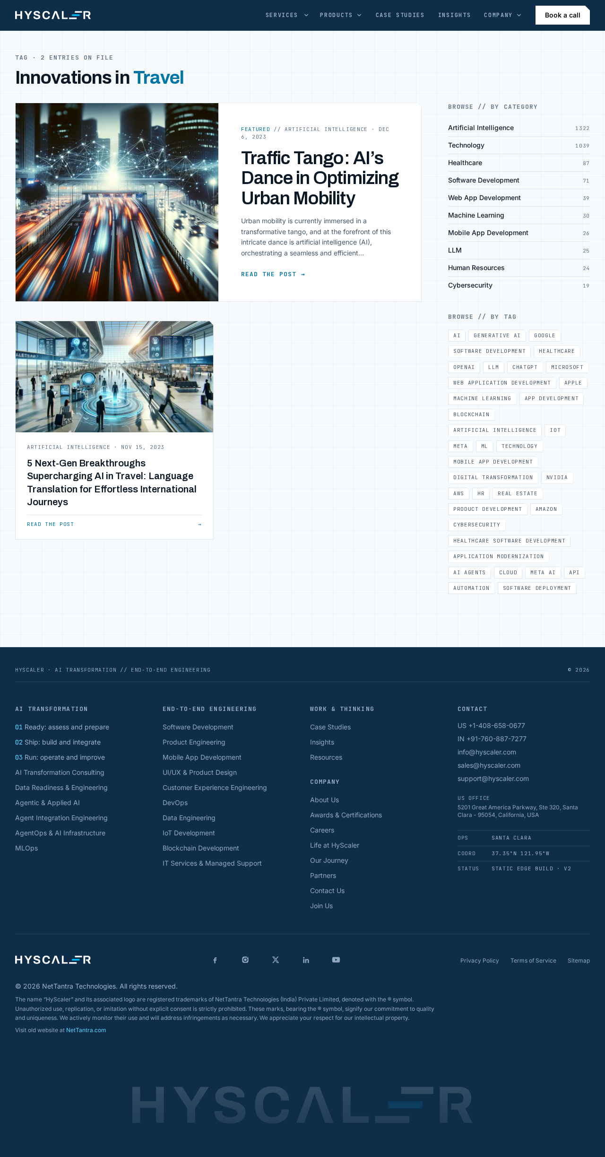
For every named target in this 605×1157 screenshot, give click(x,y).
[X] (275, 959)
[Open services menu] (306, 15)
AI (456, 335)
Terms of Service (533, 960)
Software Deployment (537, 588)
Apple (573, 382)
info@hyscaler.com (487, 752)
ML (484, 446)
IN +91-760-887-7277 (492, 739)
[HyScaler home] (53, 15)
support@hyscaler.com (493, 778)
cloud (508, 572)
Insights (454, 15)
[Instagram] (245, 959)
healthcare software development (509, 540)
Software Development (489, 351)
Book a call (562, 15)
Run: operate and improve (60, 757)
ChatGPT (525, 367)
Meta (460, 446)
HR (480, 493)
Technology (519, 446)
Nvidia (557, 477)
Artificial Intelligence (494, 430)
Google (545, 335)
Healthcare (557, 351)
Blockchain (471, 414)
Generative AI (497, 335)
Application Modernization (498, 556)
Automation (471, 588)
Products (336, 15)
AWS (458, 493)
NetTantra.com (86, 1030)
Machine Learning (482, 398)
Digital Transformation (493, 477)
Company (498, 15)
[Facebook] (215, 959)
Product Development (487, 509)
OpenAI (464, 367)
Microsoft (567, 367)
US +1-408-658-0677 (491, 725)
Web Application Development (502, 382)
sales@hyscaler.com (489, 765)
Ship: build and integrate (58, 742)
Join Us (321, 906)
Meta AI (543, 572)
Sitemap (579, 960)
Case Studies (400, 15)
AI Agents (469, 572)
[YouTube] (336, 959)
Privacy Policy (479, 960)
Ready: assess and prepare (62, 727)
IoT (555, 430)
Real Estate (517, 493)
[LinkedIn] (305, 959)
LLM (493, 367)
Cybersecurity (477, 524)
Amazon (546, 509)
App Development (552, 398)
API (574, 572)
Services (282, 15)
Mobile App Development (493, 461)
